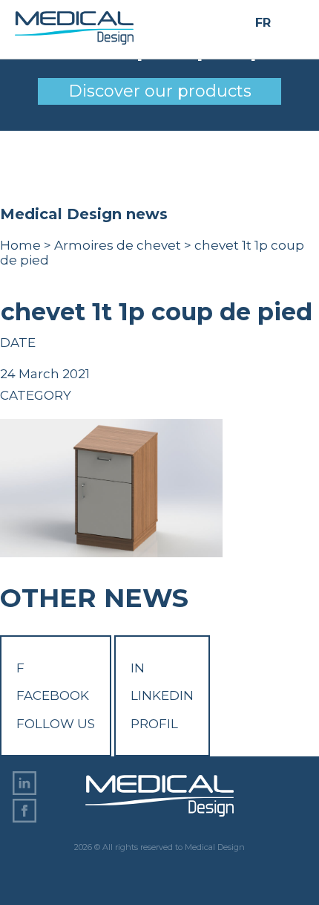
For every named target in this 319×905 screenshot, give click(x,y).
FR (263, 23)
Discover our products (159, 91)
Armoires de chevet (117, 245)
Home (20, 245)
